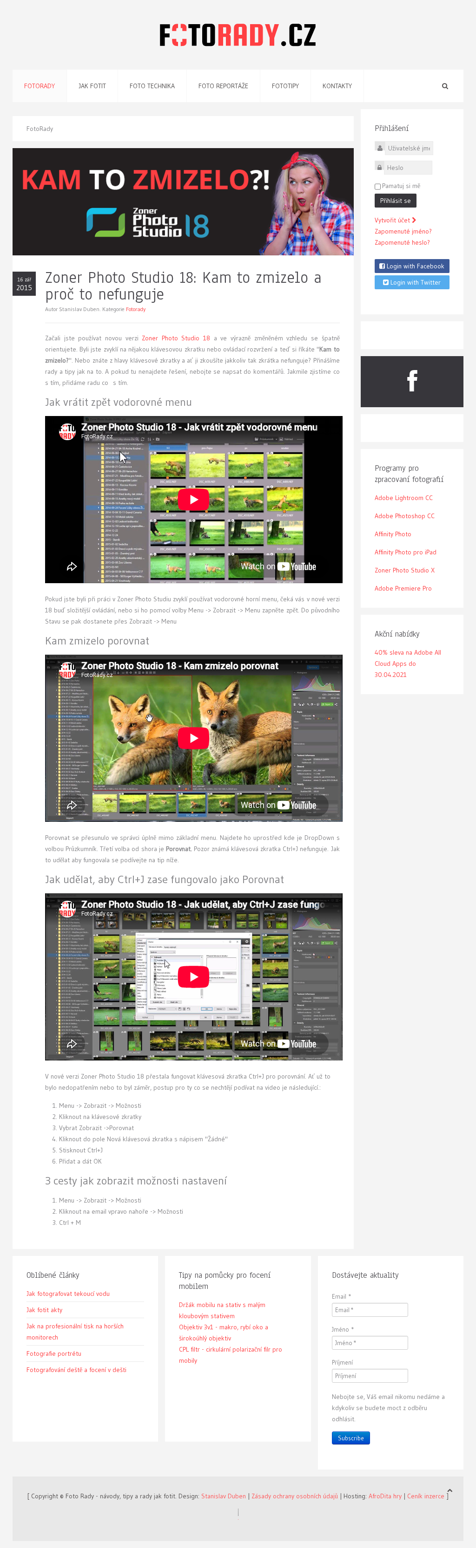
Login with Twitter (415, 282)
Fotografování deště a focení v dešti (76, 1370)
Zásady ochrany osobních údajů (294, 1496)
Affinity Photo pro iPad (405, 552)
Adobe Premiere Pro (403, 588)
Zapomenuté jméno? (403, 231)
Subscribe (351, 1438)
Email (341, 1296)
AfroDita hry (385, 1496)
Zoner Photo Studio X (405, 570)
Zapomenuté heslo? (402, 242)
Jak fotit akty (44, 1310)
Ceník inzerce (425, 1496)
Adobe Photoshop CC (405, 516)
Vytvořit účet (393, 220)
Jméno (343, 1329)
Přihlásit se (395, 200)
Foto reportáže (223, 86)
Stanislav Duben (223, 1496)
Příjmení (342, 1362)
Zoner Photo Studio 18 (176, 338)
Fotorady (39, 86)
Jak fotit (92, 86)
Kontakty (337, 86)
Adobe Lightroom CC (404, 498)
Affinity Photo (393, 534)
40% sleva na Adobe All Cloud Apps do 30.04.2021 (408, 663)
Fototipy (285, 86)
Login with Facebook (414, 266)
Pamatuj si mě (401, 186)
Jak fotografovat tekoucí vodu (68, 1293)
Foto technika (152, 86)
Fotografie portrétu (53, 1353)
